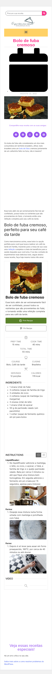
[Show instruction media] (38, 455)
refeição (11, 249)
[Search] (44, 13)
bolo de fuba (24, 148)
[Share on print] (44, 134)
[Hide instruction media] (43, 455)
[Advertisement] (26, 180)
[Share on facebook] (16, 134)
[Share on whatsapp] (30, 134)
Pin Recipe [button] (27, 328)
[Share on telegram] (37, 134)
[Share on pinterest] (23, 134)
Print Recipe (27, 320)
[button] (26, 32)
